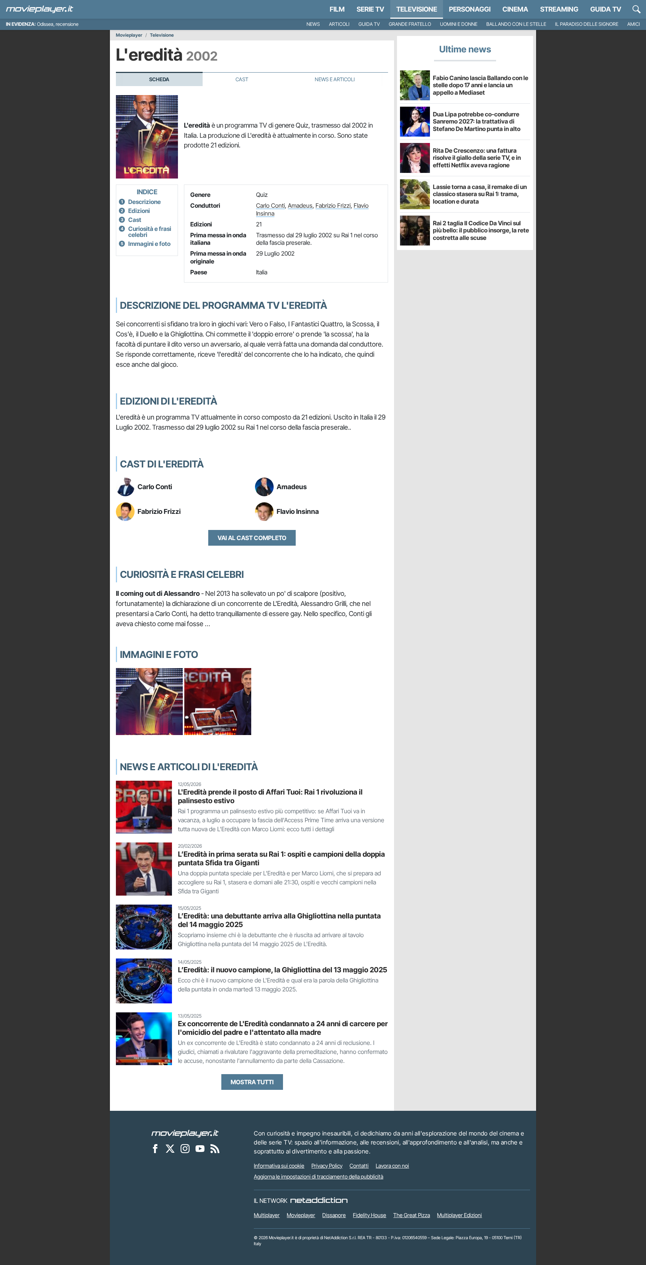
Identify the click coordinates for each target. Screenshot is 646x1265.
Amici (633, 24)
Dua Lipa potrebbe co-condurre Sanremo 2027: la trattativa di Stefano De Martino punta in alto (476, 121)
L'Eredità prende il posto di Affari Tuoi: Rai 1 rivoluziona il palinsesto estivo (270, 796)
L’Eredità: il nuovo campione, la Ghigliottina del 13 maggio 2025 (282, 969)
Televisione (416, 9)
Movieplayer (129, 35)
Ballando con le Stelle (516, 24)
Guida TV (605, 9)
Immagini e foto (149, 243)
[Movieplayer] (185, 1133)
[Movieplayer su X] (170, 1148)
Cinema (515, 9)
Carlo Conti (270, 205)
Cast (242, 79)
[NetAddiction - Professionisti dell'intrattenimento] (318, 1200)
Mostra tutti (252, 1082)
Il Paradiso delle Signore (586, 24)
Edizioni (139, 210)
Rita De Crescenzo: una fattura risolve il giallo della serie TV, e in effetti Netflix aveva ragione (477, 157)
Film (337, 9)
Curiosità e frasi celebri (149, 231)
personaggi (469, 9)
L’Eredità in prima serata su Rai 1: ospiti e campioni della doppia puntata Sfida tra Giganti (281, 858)
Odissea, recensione (58, 24)
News (313, 24)
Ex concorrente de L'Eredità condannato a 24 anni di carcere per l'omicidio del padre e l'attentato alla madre (283, 1028)
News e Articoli (335, 79)
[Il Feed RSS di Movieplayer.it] (214, 1148)
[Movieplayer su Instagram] (185, 1148)
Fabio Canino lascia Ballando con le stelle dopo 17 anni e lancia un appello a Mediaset (480, 85)
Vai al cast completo (252, 538)
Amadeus (300, 205)
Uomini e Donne (458, 24)
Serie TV (370, 9)
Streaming (559, 9)
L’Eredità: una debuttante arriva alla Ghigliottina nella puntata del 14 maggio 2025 (279, 920)
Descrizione (144, 201)
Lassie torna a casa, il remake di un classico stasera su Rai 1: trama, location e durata (480, 194)
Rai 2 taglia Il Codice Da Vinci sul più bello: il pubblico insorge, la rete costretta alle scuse (481, 230)
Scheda (159, 79)
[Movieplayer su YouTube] (200, 1148)
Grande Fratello (410, 24)
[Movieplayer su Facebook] (155, 1148)
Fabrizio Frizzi (333, 205)
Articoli (339, 24)
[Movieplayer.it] (39, 9)
